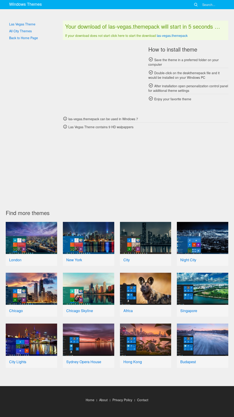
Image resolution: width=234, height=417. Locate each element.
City (126, 259)
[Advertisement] (103, 78)
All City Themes (20, 31)
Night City (188, 259)
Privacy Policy (122, 400)
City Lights (17, 361)
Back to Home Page (23, 37)
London (15, 259)
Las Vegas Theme (22, 24)
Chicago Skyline (79, 310)
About (103, 400)
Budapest (188, 361)
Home (90, 400)
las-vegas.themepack (172, 35)
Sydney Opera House (83, 361)
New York (74, 259)
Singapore (188, 310)
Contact (142, 400)
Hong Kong (132, 361)
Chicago (16, 310)
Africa (128, 310)
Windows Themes (25, 4)
